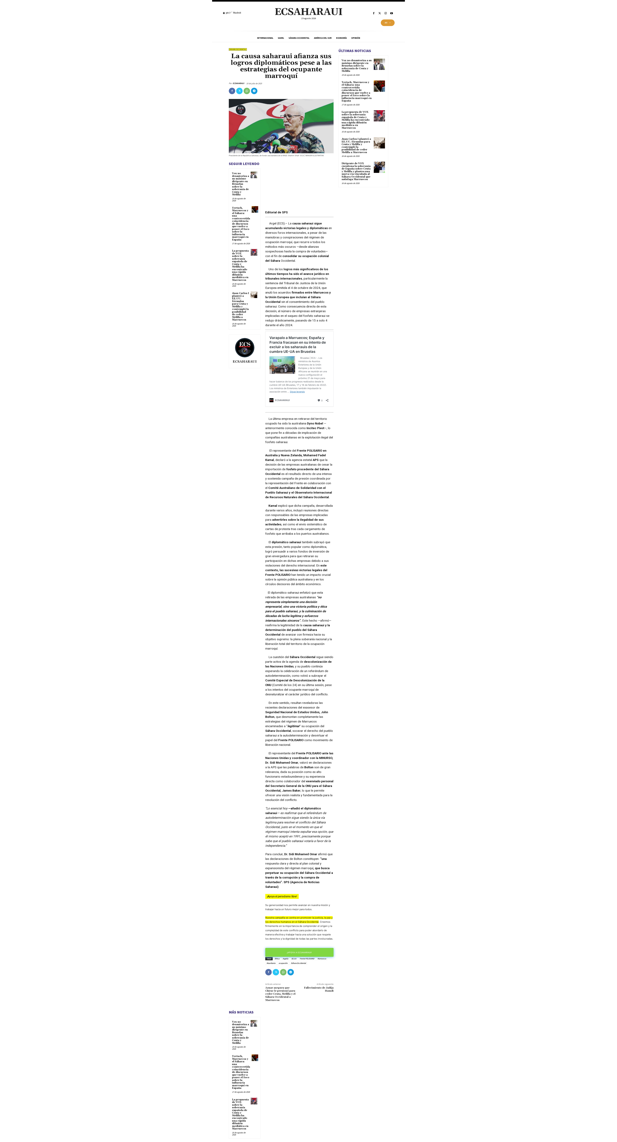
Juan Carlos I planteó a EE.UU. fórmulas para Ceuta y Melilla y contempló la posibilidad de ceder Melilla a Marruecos (240, 306)
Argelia (285, 958)
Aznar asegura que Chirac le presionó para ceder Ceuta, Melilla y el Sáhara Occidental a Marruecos (280, 994)
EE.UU (293, 958)
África (277, 958)
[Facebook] (373, 13)
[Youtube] (391, 13)
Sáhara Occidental (237, 49)
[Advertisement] (299, 183)
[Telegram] (254, 91)
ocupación (283, 963)
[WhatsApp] (247, 91)
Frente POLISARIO (307, 958)
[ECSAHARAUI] (244, 347)
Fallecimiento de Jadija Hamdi (319, 989)
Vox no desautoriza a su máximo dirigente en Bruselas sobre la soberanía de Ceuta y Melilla (240, 184)
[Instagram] (386, 13)
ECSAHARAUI (238, 83)
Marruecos (321, 958)
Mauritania (271, 963)
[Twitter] (379, 13)
